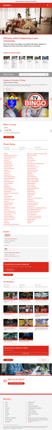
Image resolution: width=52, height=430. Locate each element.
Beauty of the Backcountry (9, 168)
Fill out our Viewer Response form (16, 383)
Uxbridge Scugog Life (31, 219)
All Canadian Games (8, 163)
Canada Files (6, 170)
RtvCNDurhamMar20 (31, 183)
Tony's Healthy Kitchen (31, 214)
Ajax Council (6, 160)
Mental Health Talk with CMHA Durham (11, 224)
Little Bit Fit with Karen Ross (9, 219)
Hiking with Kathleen (8, 204)
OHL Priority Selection (31, 160)
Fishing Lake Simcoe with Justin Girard (11, 193)
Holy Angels (6, 206)
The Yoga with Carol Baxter (32, 212)
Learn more (8, 89)
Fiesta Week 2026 (7, 191)
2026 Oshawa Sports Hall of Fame (10, 155)
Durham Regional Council (9, 181)
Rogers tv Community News (32, 178)
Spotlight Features (30, 189)
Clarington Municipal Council (9, 176)
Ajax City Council (7, 158)
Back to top (43, 359)
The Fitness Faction (30, 201)
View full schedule (8, 137)
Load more (8, 359)
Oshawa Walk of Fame (31, 168)
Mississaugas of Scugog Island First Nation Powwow (37, 153)
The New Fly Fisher (30, 206)
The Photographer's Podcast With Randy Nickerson (37, 207)
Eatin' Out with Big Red (8, 183)
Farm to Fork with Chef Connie (10, 189)
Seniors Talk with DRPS (31, 186)
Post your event (9, 269)
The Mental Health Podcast (32, 204)
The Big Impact (30, 199)
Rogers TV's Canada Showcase (33, 181)
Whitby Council (30, 221)
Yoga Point (29, 222)
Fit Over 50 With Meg (8, 196)
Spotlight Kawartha (31, 191)
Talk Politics (29, 196)
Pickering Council (30, 175)
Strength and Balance (31, 193)
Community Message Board (12, 133)
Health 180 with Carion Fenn (9, 199)
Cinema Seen (6, 173)
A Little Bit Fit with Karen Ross (9, 157)
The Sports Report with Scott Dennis (34, 209)
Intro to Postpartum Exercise (9, 211)
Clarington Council (7, 175)
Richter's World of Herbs (32, 176)
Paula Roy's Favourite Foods (32, 170)
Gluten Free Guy (7, 198)
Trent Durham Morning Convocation (34, 216)
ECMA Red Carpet (7, 186)
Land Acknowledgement (8, 216)
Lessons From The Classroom (9, 217)
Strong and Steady (30, 194)
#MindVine (6, 153)
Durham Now (6, 180)
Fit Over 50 (6, 194)
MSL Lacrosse (29, 157)
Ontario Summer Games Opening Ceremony (35, 163)
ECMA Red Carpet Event (8, 188)
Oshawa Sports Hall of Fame (32, 166)
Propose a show (26, 353)
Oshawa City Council (31, 165)
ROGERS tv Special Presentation (33, 180)
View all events (8, 274)
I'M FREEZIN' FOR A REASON (9, 207)
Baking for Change (7, 166)
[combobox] (33, 74)
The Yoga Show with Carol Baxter (33, 211)
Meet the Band (7, 222)
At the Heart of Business (8, 165)
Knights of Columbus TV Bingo (10, 212)
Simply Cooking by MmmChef (33, 188)
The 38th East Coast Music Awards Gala (34, 198)
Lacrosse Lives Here (7, 214)
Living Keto (6, 221)
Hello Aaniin (6, 201)
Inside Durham (7, 209)
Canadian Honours (7, 171)
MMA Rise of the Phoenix (32, 155)
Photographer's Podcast (31, 171)
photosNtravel (30, 173)
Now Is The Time (30, 158)
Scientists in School (30, 184)
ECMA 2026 (6, 184)
